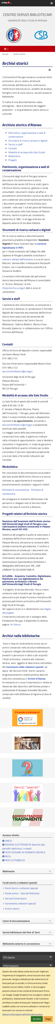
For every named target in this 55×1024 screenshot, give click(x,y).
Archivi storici (12, 908)
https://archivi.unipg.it (13, 288)
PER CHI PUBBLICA (14, 860)
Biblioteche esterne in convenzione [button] (21, 943)
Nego (48, 1019)
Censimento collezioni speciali (20, 903)
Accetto (37, 1019)
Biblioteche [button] (9, 871)
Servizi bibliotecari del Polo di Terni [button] (21, 932)
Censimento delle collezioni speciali (24, 667)
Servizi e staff (15, 144)
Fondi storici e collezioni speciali (21, 888)
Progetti (12, 160)
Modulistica (14, 156)
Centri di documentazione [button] (16, 921)
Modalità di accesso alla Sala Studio (26, 152)
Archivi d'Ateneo (37, 678)
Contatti (12, 148)
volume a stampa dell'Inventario (17, 259)
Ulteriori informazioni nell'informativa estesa (22, 1014)
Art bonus (15, 624)
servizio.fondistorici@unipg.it (17, 371)
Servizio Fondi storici (16, 898)
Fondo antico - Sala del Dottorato (22, 893)
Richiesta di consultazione (15, 490)
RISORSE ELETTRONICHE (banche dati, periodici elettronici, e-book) (23, 846)
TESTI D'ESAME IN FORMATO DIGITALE (25, 852)
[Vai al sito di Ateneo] (13, 35)
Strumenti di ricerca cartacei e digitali (28, 140)
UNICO (8, 841)
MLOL (7, 856)
